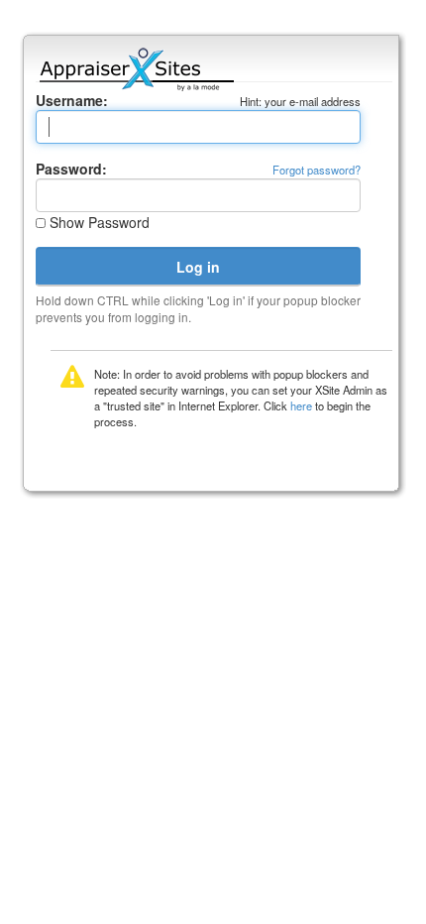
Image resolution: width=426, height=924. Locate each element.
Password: (71, 168)
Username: (72, 100)
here (301, 405)
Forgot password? (316, 169)
